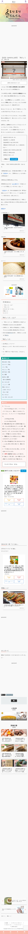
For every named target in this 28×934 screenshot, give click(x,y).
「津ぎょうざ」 (6, 307)
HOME (6, 922)
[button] (14, 700)
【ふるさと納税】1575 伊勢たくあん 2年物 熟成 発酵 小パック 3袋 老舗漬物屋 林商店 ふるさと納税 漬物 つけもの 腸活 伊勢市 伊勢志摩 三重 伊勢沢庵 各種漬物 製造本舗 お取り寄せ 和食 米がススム (14, 569)
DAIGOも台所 (10, 694)
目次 (6, 302)
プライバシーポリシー (17, 922)
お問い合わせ (14, 926)
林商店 (2, 208)
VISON (5, 173)
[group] (8, 716)
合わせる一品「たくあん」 (9, 309)
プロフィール (8, 924)
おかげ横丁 (14, 184)
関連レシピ (5, 311)
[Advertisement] (14, 41)
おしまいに (5, 312)
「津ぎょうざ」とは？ (8, 305)
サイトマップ (18, 924)
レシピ (4, 694)
